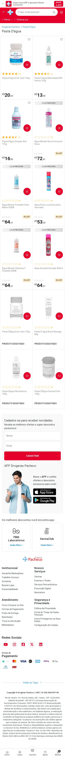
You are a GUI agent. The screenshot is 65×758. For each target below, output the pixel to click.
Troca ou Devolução (11, 621)
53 (39, 221)
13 (39, 95)
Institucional (10, 568)
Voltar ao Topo (31, 682)
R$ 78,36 (38, 154)
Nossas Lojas (8, 585)
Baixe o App (59, 3)
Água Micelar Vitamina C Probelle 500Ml (14, 269)
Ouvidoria (6, 581)
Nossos (39, 569)
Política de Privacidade (45, 608)
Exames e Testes (42, 580)
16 (7, 158)
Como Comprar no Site (13, 605)
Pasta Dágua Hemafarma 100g (14, 392)
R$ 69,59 (6, 217)
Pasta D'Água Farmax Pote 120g (47, 392)
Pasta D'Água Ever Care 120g (16, 331)
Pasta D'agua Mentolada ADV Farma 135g (48, 79)
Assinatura (39, 592)
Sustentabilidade (10, 589)
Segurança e (42, 601)
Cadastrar (32, 456)
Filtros (7, 19)
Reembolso (7, 617)
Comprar (24, 64)
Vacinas (38, 576)
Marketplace (8, 625)
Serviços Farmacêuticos (45, 584)
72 (39, 158)
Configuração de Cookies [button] (46, 625)
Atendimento (10, 599)
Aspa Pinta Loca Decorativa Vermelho (47, 206)
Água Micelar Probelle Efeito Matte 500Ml (15, 206)
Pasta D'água (29, 27)
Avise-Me (24, 316)
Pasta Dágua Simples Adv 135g (14, 142)
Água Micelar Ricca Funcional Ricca (48, 142)
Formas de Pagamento (13, 609)
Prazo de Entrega (10, 613)
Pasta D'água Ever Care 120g (16, 78)
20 (7, 95)
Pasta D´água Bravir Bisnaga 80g (48, 332)
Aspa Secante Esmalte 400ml (48, 268)
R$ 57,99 (38, 217)
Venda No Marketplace (12, 573)
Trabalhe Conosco (10, 577)
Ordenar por (22, 19)
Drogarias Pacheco (11, 27)
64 (7, 221)
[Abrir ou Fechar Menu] (3, 12)
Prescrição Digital (42, 588)
